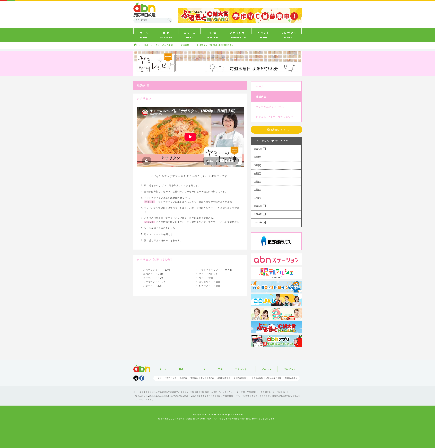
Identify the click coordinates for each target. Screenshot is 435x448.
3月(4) (257, 181)
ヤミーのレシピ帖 (164, 45)
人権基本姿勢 (257, 378)
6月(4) (257, 157)
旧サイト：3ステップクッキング (274, 117)
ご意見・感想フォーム (157, 396)
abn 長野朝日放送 (144, 10)
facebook (141, 378)
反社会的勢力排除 (273, 378)
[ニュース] (189, 35)
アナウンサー (242, 369)
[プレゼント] (288, 35)
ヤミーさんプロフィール (270, 106)
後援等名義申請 (291, 378)
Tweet (135, 378)
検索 (169, 20)
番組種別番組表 (207, 378)
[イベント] (263, 35)
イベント (266, 369)
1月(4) (257, 197)
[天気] (212, 35)
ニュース (201, 369)
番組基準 (194, 378)
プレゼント (290, 369)
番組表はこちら (276, 129)
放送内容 (185, 45)
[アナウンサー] (238, 35)
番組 (146, 45)
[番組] (166, 35)
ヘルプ (158, 378)
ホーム (135, 44)
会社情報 (183, 378)
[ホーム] (143, 35)
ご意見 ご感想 (170, 378)
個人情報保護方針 (241, 378)
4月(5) (257, 173)
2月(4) (257, 189)
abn (141, 368)
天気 (220, 369)
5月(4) (257, 165)
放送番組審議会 (223, 378)
